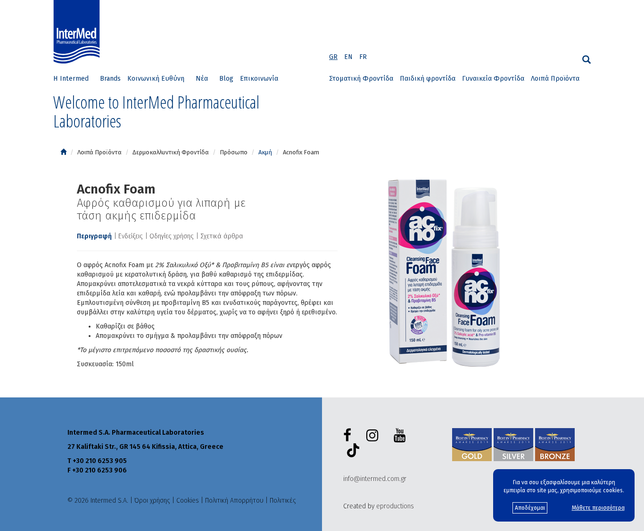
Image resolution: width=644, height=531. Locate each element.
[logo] (78, 32)
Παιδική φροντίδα (427, 79)
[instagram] (374, 435)
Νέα (202, 79)
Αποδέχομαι (530, 508)
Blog (226, 79)
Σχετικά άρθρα (221, 236)
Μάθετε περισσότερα (598, 508)
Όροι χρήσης (152, 501)
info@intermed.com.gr (374, 479)
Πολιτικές (283, 501)
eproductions (395, 506)
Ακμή (265, 152)
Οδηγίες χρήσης (171, 236)
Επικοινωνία (259, 79)
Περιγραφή (94, 236)
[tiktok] (351, 451)
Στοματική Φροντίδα (361, 79)
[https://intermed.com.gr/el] (63, 152)
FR (363, 57)
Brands (110, 79)
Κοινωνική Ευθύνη (155, 79)
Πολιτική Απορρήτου (234, 501)
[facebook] (349, 435)
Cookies (187, 501)
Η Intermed (71, 79)
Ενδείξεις (130, 236)
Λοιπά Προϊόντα (555, 79)
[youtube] (402, 435)
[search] (586, 59)
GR (333, 57)
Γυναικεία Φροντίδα (493, 79)
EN (348, 57)
